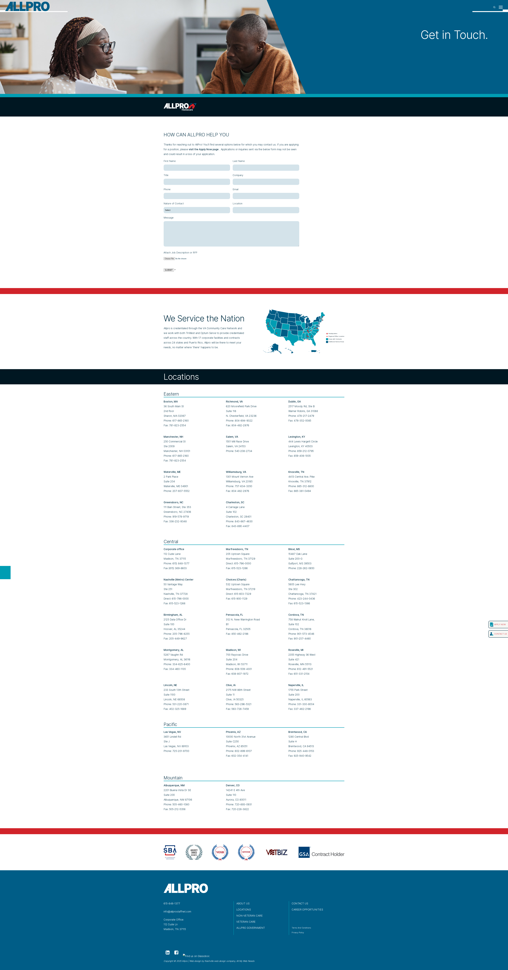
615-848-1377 (172, 903)
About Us (243, 903)
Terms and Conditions (301, 928)
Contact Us (300, 903)
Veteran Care (246, 921)
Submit (169, 270)
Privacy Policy (298, 932)
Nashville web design (215, 961)
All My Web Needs (245, 961)
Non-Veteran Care (249, 915)
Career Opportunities (307, 909)
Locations (243, 909)
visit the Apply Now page (204, 149)
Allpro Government (250, 927)
